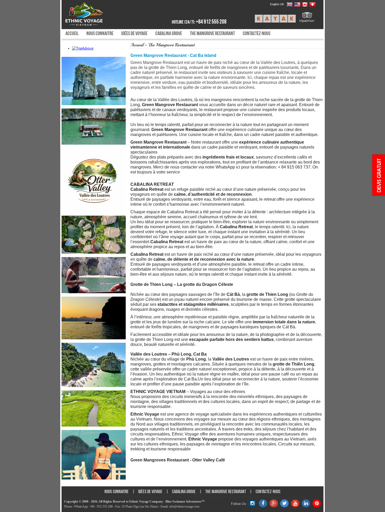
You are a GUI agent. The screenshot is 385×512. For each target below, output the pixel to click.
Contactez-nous (256, 33)
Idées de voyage (134, 33)
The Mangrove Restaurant (212, 33)
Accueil (72, 33)
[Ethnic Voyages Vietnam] (96, 14)
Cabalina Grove (168, 33)
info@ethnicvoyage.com (184, 506)
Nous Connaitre (99, 33)
